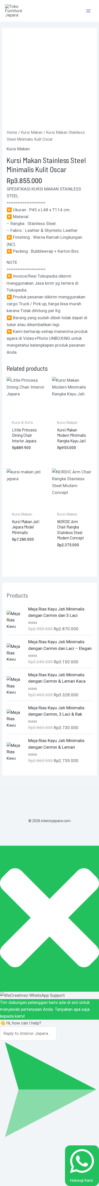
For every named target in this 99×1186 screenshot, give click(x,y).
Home (12, 132)
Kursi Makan (31, 132)
